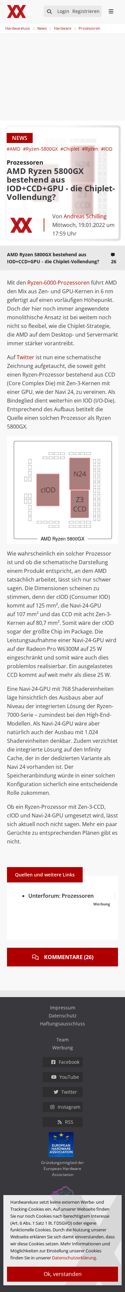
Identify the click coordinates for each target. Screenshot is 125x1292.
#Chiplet (70, 149)
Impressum (62, 1007)
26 (113, 261)
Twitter (25, 357)
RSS (69, 1122)
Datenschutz (63, 1015)
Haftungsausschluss (62, 1023)
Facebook (69, 1062)
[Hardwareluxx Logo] (17, 11)
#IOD (106, 149)
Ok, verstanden (63, 1274)
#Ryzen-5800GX (41, 149)
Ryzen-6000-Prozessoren (58, 282)
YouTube (69, 1077)
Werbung (62, 1047)
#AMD (14, 149)
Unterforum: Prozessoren (61, 895)
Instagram (69, 1107)
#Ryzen (91, 149)
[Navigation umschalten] (4, 25)
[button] (112, 442)
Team (62, 1039)
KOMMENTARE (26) (68, 957)
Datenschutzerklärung (74, 1258)
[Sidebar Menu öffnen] (111, 11)
